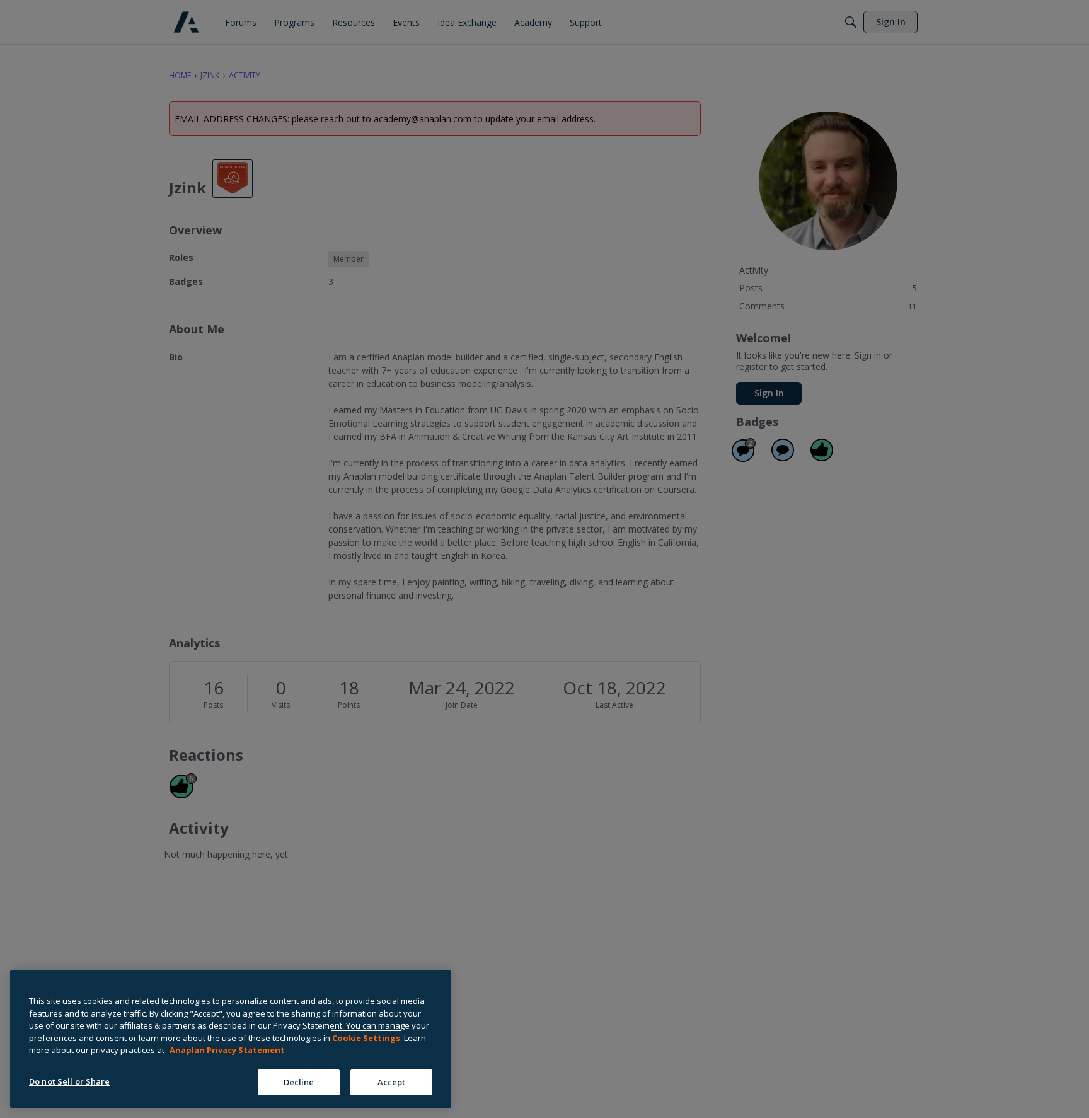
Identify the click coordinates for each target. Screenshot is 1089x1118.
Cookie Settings (366, 1037)
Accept (391, 1081)
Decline (299, 1081)
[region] (230, 1039)
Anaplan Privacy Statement (227, 1050)
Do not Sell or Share (69, 1080)
